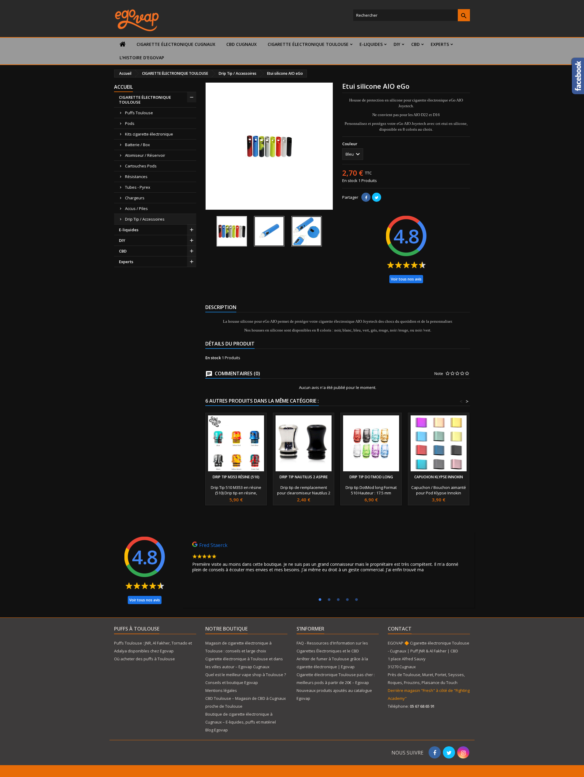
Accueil (123, 87)
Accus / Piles (136, 208)
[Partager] (365, 197)
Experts (440, 44)
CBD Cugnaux (241, 44)
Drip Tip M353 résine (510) (236, 477)
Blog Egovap (216, 730)
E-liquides (371, 44)
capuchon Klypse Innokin (438, 477)
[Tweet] (376, 197)
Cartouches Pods (141, 166)
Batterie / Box (137, 144)
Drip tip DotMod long (371, 477)
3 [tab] (338, 600)
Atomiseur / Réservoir (145, 155)
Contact (400, 628)
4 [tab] (347, 600)
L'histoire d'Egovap (142, 57)
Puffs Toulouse (139, 112)
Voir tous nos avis (406, 279)
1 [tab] (320, 600)
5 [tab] (356, 600)
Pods (129, 123)
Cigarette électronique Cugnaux (176, 44)
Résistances (136, 176)
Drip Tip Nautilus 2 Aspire (304, 477)
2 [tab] (329, 600)
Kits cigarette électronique (149, 134)
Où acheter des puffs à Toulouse (144, 659)
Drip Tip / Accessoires (145, 219)
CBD (415, 44)
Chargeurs (134, 198)
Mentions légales (221, 690)
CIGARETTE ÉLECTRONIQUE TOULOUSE (308, 44)
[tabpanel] (328, 558)
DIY (397, 44)
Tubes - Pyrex (137, 187)
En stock (349, 180)
